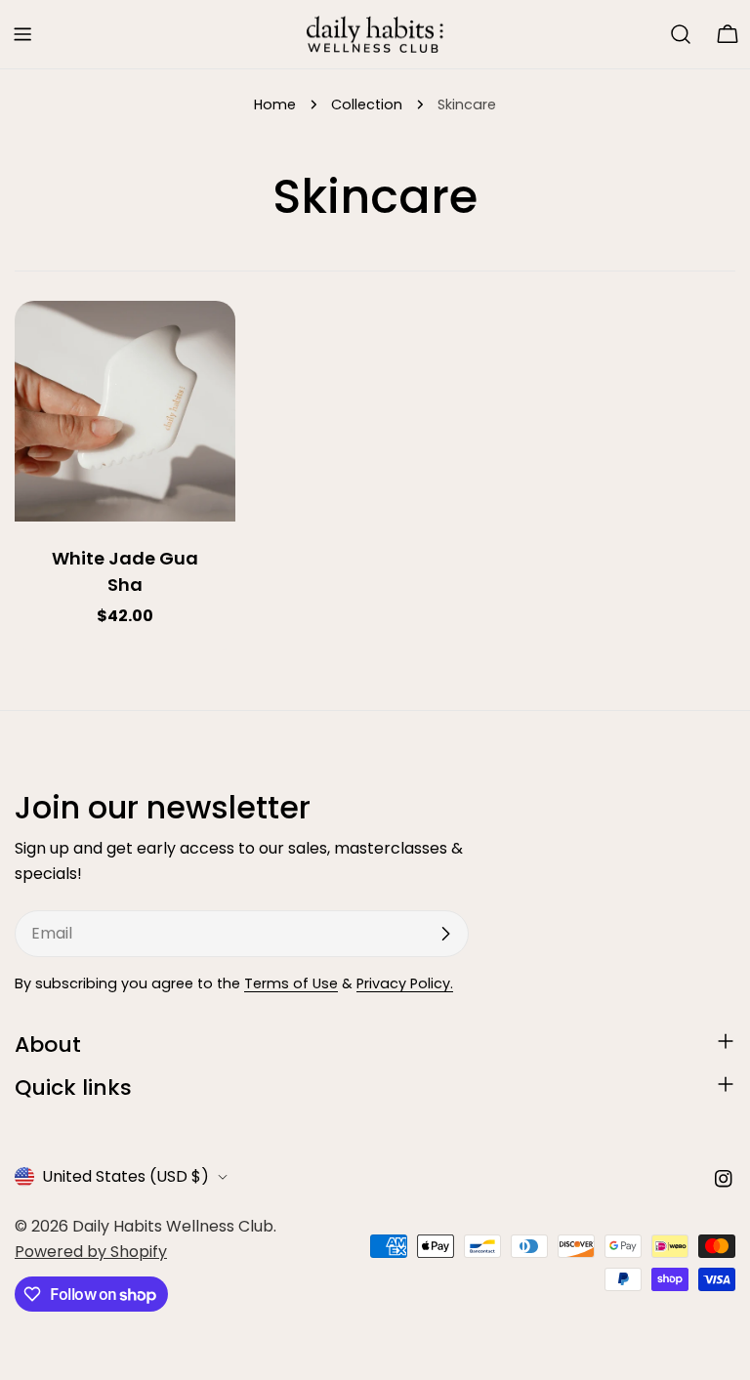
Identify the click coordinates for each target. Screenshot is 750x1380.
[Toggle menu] (22, 34)
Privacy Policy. (404, 983)
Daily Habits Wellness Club (172, 1226)
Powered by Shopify (91, 1251)
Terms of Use (291, 983)
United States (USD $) (125, 1176)
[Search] (680, 34)
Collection (366, 104)
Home (275, 104)
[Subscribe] (445, 933)
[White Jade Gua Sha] (125, 411)
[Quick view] (207, 343)
